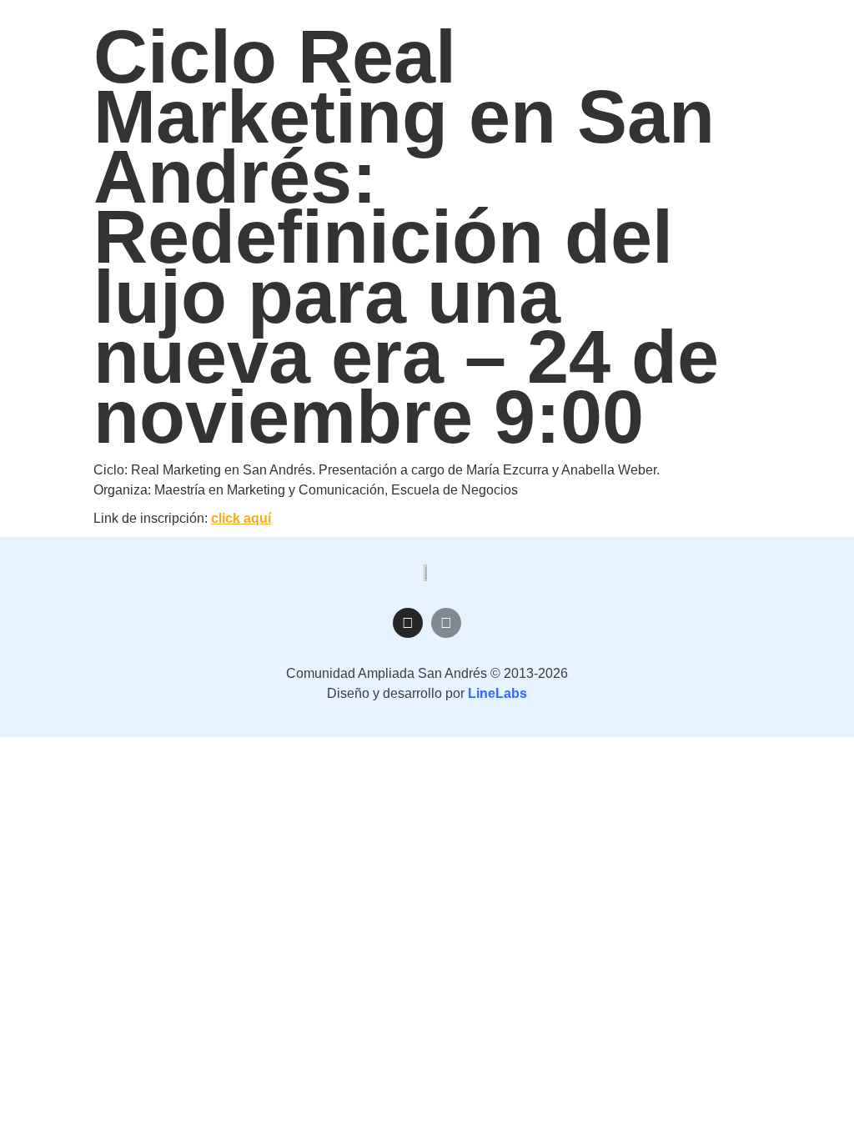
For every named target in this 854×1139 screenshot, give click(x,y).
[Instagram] (408, 623)
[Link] (446, 623)
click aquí (241, 518)
